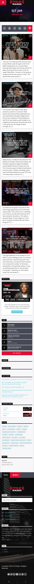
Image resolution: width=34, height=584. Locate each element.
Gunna (11, 434)
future (4, 434)
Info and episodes (17, 312)
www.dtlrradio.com (10, 512)
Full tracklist (17, 353)
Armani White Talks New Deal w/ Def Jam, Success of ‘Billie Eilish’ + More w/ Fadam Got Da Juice (17, 46)
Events (4, 229)
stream (4, 445)
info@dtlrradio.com (10, 519)
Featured (5, 36)
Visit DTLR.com (6, 539)
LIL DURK (22, 437)
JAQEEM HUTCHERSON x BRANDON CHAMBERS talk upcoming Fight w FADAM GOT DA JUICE (15, 396)
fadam (24, 429)
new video (14, 443)
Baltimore (12, 426)
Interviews (13, 36)
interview (18, 434)
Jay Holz (5, 57)
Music (12, 133)
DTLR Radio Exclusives (9, 83)
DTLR (4, 429)
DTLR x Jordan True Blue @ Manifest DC (13, 387)
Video (22, 445)
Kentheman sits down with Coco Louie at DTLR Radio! (17, 379)
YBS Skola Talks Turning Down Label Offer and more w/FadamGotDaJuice (17, 391)
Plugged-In (6, 414)
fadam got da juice (9, 432)
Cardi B (19, 426)
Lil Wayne (5, 440)
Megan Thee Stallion (18, 440)
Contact (6, 551)
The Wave (5, 408)
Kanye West (6, 437)
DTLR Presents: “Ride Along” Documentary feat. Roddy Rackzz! (17, 94)
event (19, 429)
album (4, 426)
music (29, 440)
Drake (26, 426)
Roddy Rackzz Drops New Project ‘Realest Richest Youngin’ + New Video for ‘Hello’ (17, 144)
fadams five (21, 432)
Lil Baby (15, 437)
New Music (6, 443)
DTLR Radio (6, 202)
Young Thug (6, 448)
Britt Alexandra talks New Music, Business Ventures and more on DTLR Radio (14, 383)
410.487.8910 (8, 516)
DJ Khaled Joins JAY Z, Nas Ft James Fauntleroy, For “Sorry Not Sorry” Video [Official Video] (17, 192)
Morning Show (16, 181)
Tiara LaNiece (13, 445)
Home (5, 549)
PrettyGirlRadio (26, 443)
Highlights (6, 181)
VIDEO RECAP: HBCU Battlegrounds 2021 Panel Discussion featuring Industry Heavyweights (17, 240)
